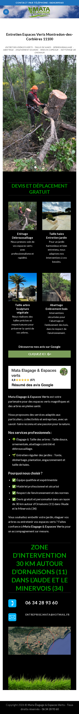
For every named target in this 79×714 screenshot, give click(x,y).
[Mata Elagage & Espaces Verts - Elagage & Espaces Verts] (39, 11)
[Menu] (6, 12)
